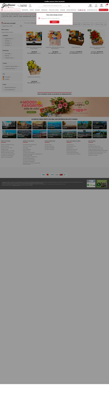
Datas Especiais (71, 10)
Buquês (37, 10)
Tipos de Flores (54, 10)
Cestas (32, 10)
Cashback (90, 6)
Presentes (25, 10)
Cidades (62, 10)
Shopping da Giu (92, 10)
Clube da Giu (82, 10)
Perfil (96, 6)
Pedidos (101, 6)
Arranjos (44, 10)
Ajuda (30, 6)
